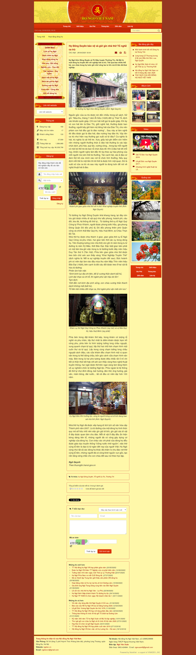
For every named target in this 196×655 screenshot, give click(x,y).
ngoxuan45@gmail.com (143, 647)
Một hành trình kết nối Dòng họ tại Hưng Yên (147, 51)
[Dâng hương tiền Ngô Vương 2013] (138, 94)
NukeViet (133, 652)
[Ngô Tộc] (97, 12)
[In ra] (120, 52)
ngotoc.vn (47, 647)
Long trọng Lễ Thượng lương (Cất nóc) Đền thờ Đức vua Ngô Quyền (146, 58)
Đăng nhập (56, 198)
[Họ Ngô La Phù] (153, 106)
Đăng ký (60, 203)
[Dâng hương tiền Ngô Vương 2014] (153, 94)
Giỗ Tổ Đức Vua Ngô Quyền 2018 (146, 155)
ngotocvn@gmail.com (50, 649)
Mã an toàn (74, 537)
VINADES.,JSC (154, 652)
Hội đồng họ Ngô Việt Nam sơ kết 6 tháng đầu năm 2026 (146, 71)
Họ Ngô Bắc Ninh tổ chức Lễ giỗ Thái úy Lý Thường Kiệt (146, 65)
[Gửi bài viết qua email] (116, 52)
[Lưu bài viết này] (125, 52)
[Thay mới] (60, 187)
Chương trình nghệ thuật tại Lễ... (146, 168)
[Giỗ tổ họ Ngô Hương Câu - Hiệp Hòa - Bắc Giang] (138, 106)
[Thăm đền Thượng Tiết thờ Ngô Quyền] (138, 117)
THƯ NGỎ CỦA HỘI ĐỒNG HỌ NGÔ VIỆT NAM (145, 76)
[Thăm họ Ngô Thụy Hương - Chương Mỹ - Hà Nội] (153, 117)
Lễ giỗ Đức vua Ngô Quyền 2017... (146, 162)
